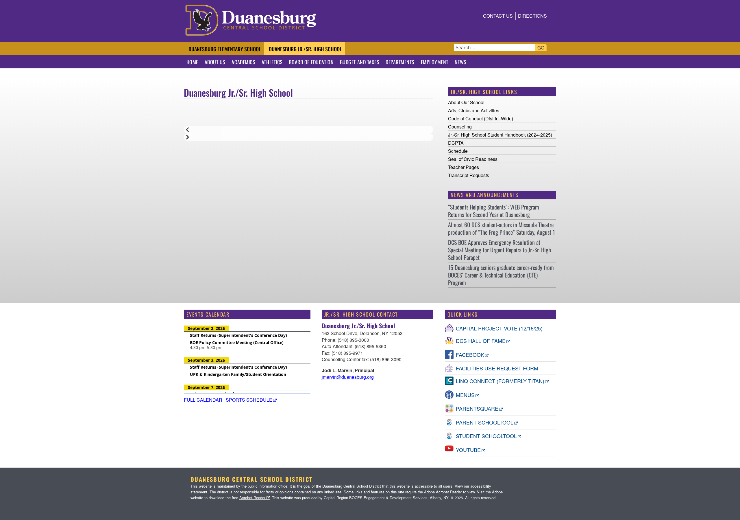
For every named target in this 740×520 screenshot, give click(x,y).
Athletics (272, 62)
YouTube (468, 449)
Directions (532, 15)
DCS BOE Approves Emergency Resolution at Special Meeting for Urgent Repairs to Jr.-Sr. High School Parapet (499, 250)
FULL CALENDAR (203, 399)
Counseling (460, 126)
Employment (434, 62)
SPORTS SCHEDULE (249, 399)
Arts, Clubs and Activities (473, 110)
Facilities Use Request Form (497, 368)
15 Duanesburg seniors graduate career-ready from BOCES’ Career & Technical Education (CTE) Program (501, 275)
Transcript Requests (468, 175)
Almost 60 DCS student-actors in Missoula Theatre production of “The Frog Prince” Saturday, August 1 (501, 228)
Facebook (470, 354)
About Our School (466, 102)
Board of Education (311, 62)
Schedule (458, 151)
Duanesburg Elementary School (224, 49)
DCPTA (456, 142)
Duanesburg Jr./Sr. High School (305, 49)
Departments (400, 62)
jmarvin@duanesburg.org (348, 377)
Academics (243, 62)
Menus (465, 394)
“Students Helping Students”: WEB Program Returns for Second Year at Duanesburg (493, 211)
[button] (308, 129)
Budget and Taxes (360, 62)
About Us (215, 62)
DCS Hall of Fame (481, 340)
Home (192, 62)
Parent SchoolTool (484, 422)
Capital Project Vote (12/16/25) (499, 328)
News (461, 62)
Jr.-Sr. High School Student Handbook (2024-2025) (500, 134)
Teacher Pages (463, 167)
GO (540, 47)
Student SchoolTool (486, 436)
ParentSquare (477, 408)
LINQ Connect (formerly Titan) (500, 381)
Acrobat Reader (252, 497)
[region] (308, 118)
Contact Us (498, 15)
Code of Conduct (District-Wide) (480, 118)
